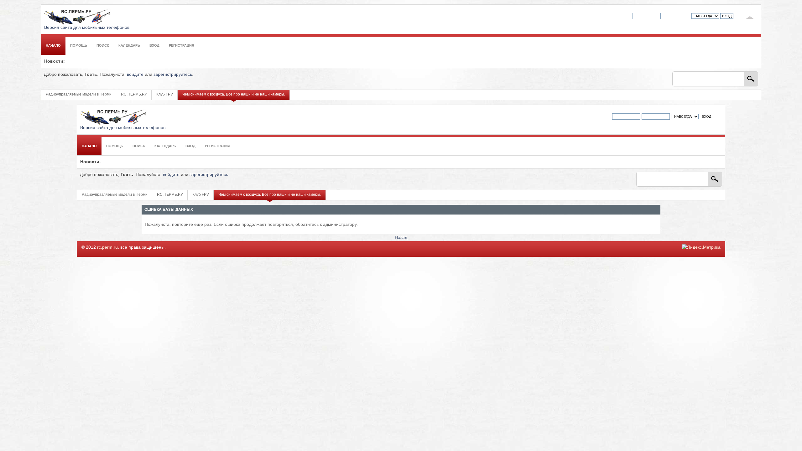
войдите (135, 74)
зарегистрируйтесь (173, 74)
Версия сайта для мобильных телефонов (86, 27)
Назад (401, 237)
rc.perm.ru (107, 247)
